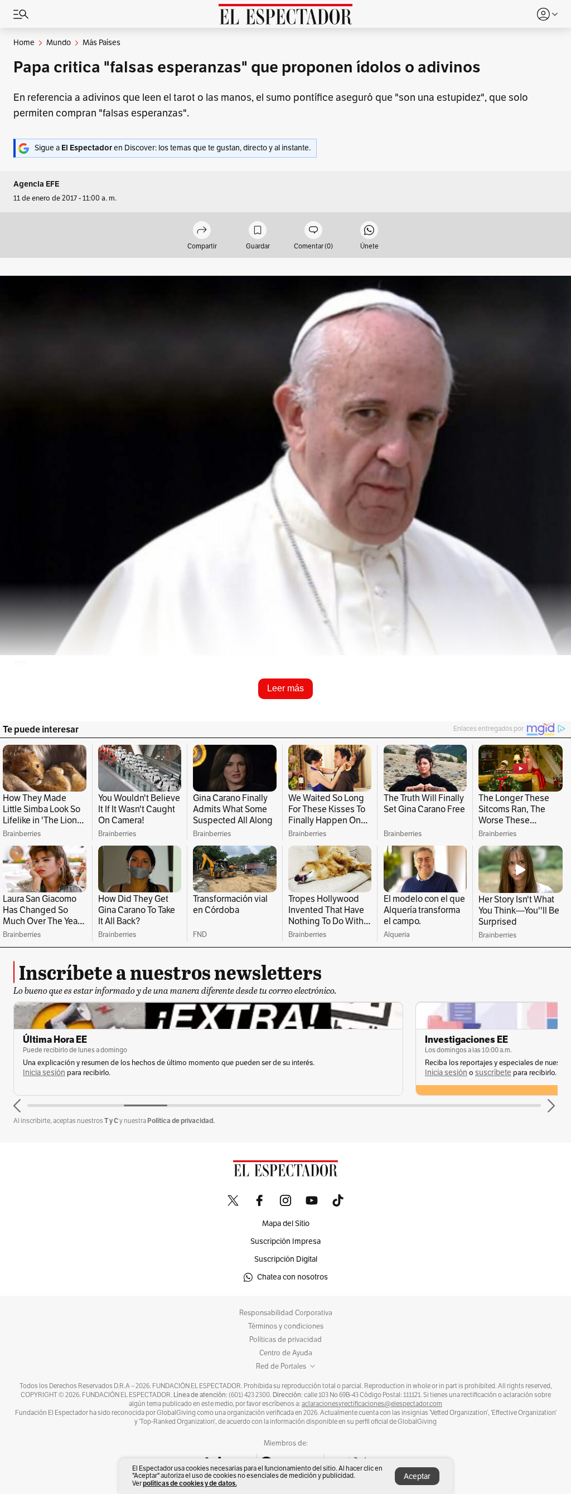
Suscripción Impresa (285, 1241)
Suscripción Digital (285, 1259)
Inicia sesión (44, 1072)
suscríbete (493, 1072)
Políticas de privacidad (285, 1340)
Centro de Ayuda (285, 1353)
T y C (111, 1120)
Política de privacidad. (181, 1120)
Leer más (285, 688)
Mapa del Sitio (285, 1223)
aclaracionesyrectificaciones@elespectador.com (372, 1404)
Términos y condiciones (285, 1326)
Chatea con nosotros (292, 1277)
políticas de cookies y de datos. (190, 1483)
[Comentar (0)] (313, 231)
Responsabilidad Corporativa (285, 1313)
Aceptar (417, 1476)
